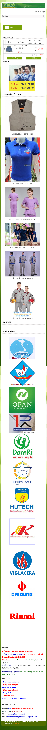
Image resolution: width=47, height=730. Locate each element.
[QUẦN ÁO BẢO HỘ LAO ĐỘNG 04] (22, 276)
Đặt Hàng (34, 58)
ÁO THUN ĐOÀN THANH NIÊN (22, 184)
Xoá (21, 52)
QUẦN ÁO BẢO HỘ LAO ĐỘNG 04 (22, 278)
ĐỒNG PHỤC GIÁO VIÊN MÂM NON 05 (22, 219)
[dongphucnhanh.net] (23, 5)
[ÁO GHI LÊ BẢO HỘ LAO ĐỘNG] (22, 132)
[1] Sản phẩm (37, 11)
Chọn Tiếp (15, 58)
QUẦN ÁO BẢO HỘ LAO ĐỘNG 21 (22, 318)
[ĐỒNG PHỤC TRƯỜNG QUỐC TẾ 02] (22, 245)
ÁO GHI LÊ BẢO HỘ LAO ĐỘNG (22, 134)
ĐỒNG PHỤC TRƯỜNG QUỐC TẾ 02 (22, 247)
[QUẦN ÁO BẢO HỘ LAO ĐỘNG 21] (22, 316)
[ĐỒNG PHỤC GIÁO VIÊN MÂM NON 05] (22, 217)
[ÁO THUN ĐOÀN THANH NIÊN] (22, 181)
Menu (12, 27)
